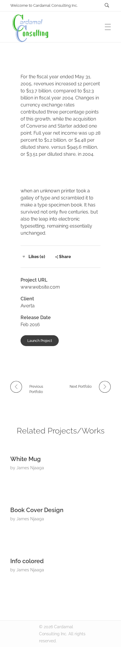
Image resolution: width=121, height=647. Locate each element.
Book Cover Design (36, 510)
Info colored (27, 561)
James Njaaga (30, 467)
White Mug (25, 459)
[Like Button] (24, 256)
